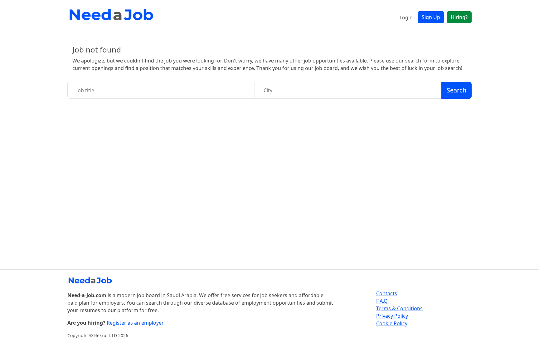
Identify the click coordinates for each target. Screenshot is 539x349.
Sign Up (431, 17)
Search (456, 90)
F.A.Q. (382, 300)
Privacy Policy (392, 315)
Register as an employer (135, 322)
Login (406, 17)
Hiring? (459, 17)
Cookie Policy (391, 323)
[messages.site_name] (112, 14)
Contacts (386, 293)
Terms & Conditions (399, 308)
